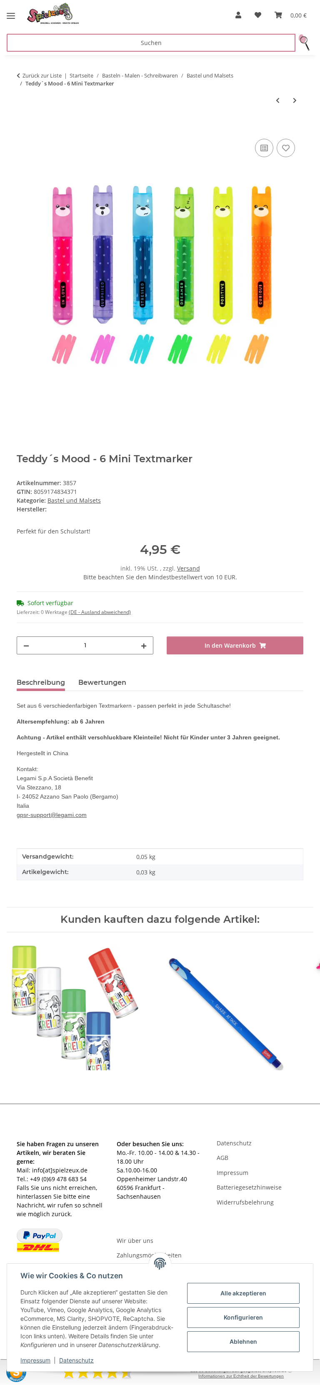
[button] (238, 15)
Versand (188, 568)
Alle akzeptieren (243, 1293)
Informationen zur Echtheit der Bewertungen (241, 1376)
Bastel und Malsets (74, 500)
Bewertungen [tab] (102, 682)
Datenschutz (76, 1360)
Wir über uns (135, 1241)
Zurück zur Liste (42, 75)
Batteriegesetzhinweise (249, 1187)
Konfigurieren (243, 1317)
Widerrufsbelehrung (245, 1202)
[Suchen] (304, 43)
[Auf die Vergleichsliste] (264, 148)
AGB (222, 1158)
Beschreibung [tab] (41, 682)
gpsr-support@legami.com (52, 814)
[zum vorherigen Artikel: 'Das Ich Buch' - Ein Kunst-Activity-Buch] (277, 100)
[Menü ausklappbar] (11, 12)
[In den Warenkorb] (23, 127)
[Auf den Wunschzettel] (286, 148)
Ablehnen (243, 1341)
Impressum (35, 1360)
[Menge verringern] (26, 645)
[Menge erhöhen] (144, 645)
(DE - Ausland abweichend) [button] (100, 612)
